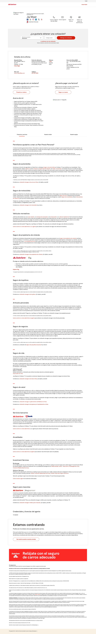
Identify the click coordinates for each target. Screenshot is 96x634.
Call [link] (14, 478)
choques (36, 168)
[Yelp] (41, 19)
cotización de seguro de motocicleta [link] (28, 205)
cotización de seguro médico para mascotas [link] (29, 502)
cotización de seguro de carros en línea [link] (28, 182)
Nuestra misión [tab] (48, 134)
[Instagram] (33, 19)
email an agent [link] (19, 478)
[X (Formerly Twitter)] (39, 19)
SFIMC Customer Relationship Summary (40, 473)
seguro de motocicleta (67, 196)
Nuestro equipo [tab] (74, 134)
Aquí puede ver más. (18, 373)
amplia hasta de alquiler (44, 168)
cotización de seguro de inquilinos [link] (27, 294)
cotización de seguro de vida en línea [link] (28, 378)
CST (76, 60)
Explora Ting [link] (16, 269)
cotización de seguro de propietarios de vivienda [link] (30, 254)
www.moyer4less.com (19, 73)
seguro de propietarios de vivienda (68, 238)
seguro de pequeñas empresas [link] (33, 344)
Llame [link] (14, 226)
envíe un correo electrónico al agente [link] (26, 318)
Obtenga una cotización (66, 37)
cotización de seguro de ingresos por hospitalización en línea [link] (33, 404)
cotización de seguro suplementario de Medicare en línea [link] (33, 401)
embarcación (53, 216)
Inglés (50, 61)
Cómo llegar (17, 65)
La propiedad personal (29, 241)
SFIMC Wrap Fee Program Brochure (59, 473)
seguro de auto (63, 195)
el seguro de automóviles (49, 167)
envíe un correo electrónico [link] (23, 428)
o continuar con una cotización (48, 41)
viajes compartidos (57, 168)
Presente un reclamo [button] (21, 92)
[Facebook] (27, 19)
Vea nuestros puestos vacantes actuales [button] (26, 539)
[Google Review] (30, 19)
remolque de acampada (42, 216)
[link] (62, 20)
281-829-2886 (35, 73)
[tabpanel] (48, 65)
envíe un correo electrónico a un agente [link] (26, 226)
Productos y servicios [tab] (22, 134)
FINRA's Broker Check (56, 466)
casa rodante (31, 216)
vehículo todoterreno (64, 216)
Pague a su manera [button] (63, 92)
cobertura (27, 168)
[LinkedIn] (36, 19)
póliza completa (37, 594)
